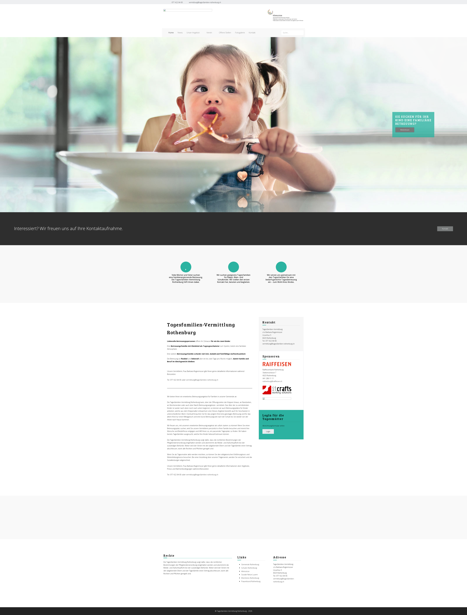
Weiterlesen (404, 130)
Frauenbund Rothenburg (250, 581)
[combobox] (292, 32)
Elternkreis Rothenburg (250, 578)
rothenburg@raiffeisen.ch (272, 381)
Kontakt (445, 229)
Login (268, 431)
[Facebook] (292, 2)
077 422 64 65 (177, 2)
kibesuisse (245, 571)
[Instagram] (297, 2)
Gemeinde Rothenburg (250, 564)
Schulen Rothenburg (249, 568)
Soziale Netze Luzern (249, 574)
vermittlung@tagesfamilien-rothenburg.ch (205, 2)
